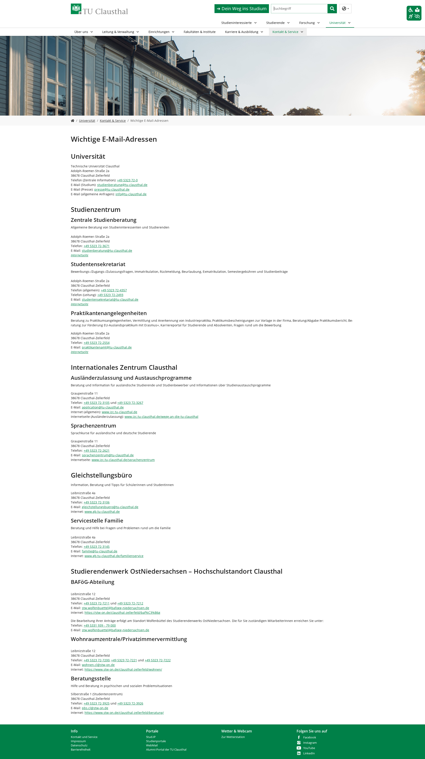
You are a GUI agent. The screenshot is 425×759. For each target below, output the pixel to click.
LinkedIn (309, 753)
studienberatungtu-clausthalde (122, 185)
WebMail (152, 745)
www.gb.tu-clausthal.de (102, 511)
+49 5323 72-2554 (97, 343)
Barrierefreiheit (81, 749)
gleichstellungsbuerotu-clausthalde (110, 507)
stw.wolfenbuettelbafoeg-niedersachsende (115, 608)
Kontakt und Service (84, 737)
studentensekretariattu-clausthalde (110, 299)
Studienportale (156, 741)
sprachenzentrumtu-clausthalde (108, 455)
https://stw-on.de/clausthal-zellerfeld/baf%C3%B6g (122, 612)
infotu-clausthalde (131, 194)
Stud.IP (151, 737)
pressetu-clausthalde (111, 189)
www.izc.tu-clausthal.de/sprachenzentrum (123, 460)
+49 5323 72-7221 (124, 660)
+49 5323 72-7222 (158, 660)
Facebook (309, 737)
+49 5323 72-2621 (97, 450)
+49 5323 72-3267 (130, 403)
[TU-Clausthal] (99, 9)
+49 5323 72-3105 (97, 403)
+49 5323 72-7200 (97, 660)
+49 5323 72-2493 (110, 295)
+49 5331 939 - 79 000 (100, 625)
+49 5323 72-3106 (97, 502)
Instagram (310, 743)
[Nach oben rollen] (416, 750)
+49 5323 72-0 (127, 180)
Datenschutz (79, 745)
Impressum (78, 741)
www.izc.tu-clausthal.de (119, 412)
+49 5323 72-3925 (97, 703)
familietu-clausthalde (99, 551)
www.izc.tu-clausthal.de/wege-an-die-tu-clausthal (161, 416)
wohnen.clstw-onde (98, 665)
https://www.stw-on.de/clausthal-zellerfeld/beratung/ (124, 713)
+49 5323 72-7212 (130, 603)
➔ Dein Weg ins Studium (242, 9)
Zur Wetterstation (233, 737)
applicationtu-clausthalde (103, 407)
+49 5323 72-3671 (97, 246)
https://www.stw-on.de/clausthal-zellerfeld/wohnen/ (123, 669)
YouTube (309, 748)
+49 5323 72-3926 (130, 703)
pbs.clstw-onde (95, 708)
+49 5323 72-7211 (97, 603)
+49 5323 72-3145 (97, 546)
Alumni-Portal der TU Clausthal (166, 749)
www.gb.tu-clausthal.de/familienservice (114, 556)
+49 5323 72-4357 (114, 290)
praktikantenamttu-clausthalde (107, 347)
